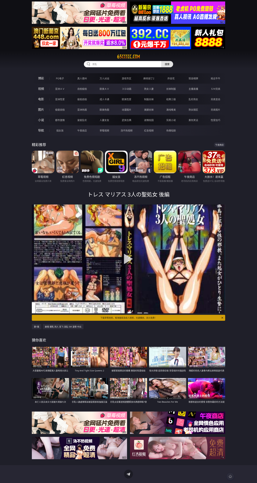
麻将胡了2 (148, 78)
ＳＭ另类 (215, 88)
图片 (41, 110)
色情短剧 (171, 130)
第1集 (36, 326)
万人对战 (104, 78)
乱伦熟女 (193, 99)
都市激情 (60, 120)
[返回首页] (230, 476)
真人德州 (82, 78)
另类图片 (215, 109)
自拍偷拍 (82, 88)
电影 (41, 99)
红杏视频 (149, 130)
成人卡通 (104, 99)
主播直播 (193, 88)
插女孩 (60, 130)
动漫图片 (126, 109)
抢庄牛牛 (215, 78)
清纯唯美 (171, 109)
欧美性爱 (126, 99)
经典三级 (171, 99)
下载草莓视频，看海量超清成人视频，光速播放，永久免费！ (128, 317)
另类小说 (171, 120)
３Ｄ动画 (126, 88)
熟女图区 (193, 109)
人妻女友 (104, 120)
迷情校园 (149, 120)
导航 (41, 130)
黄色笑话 (193, 120)
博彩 (41, 78)
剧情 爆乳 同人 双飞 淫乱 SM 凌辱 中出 (63, 326)
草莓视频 (104, 130)
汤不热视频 (127, 130)
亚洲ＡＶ (60, 88)
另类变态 (215, 99)
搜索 (167, 64)
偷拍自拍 (82, 99)
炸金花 (171, 78)
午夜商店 (82, 130)
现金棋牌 (193, 78)
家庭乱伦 (82, 120)
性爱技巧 (215, 120)
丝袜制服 (171, 88)
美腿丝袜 (149, 109)
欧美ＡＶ (104, 88)
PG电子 (60, 78)
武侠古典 (126, 120)
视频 (41, 89)
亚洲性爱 (60, 99)
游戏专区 (126, 78)
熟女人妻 (149, 88)
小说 (41, 120)
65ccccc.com (128, 57)
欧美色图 (104, 109)
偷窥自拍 (60, 109)
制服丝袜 (149, 99)
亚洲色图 (82, 109)
